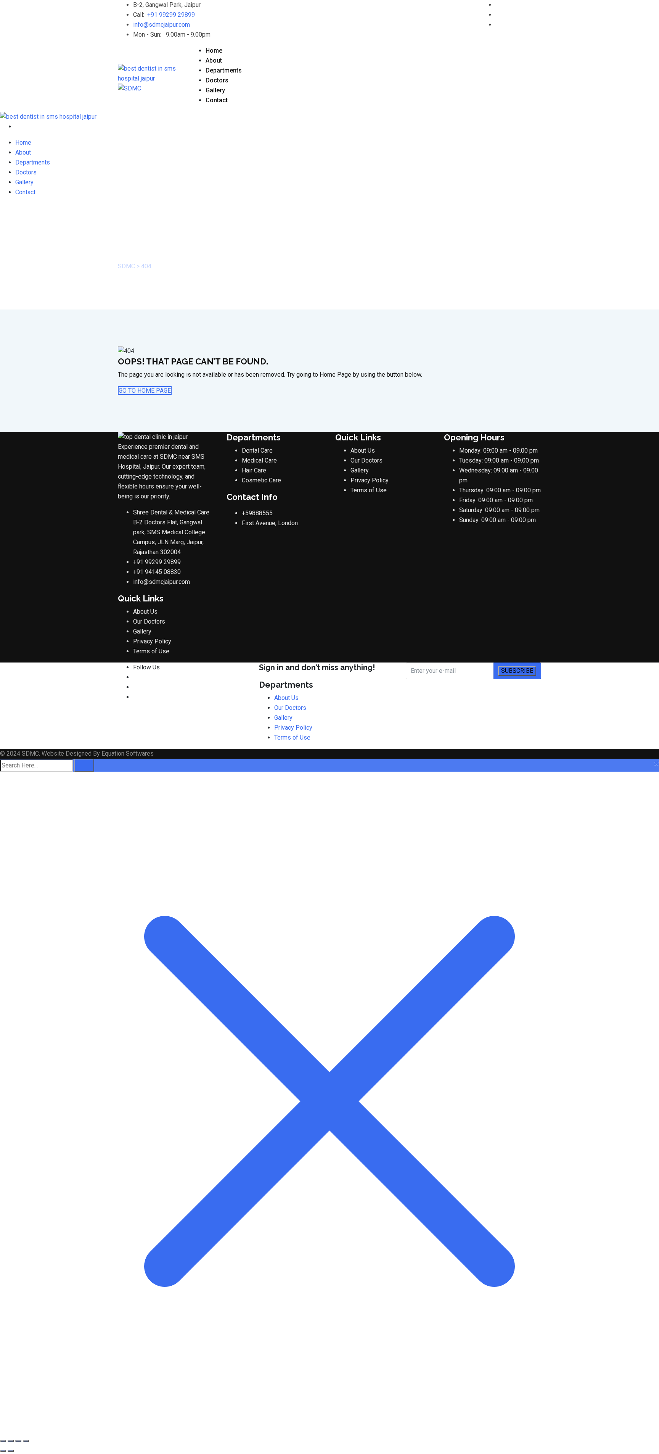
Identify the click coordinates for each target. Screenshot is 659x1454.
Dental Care (257, 450)
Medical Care (259, 460)
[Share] (18, 1441)
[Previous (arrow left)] (3, 1451)
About (214, 60)
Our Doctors (149, 621)
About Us (145, 611)
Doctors (217, 80)
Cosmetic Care (261, 480)
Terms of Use (151, 651)
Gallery (215, 90)
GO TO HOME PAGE (145, 390)
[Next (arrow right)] (11, 1451)
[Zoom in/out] (3, 1441)
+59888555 (257, 513)
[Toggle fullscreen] (11, 1441)
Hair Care (254, 470)
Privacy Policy (152, 641)
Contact (217, 100)
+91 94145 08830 (157, 571)
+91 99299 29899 (171, 14)
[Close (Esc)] (26, 1441)
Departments (224, 70)
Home (214, 50)
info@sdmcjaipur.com (161, 24)
